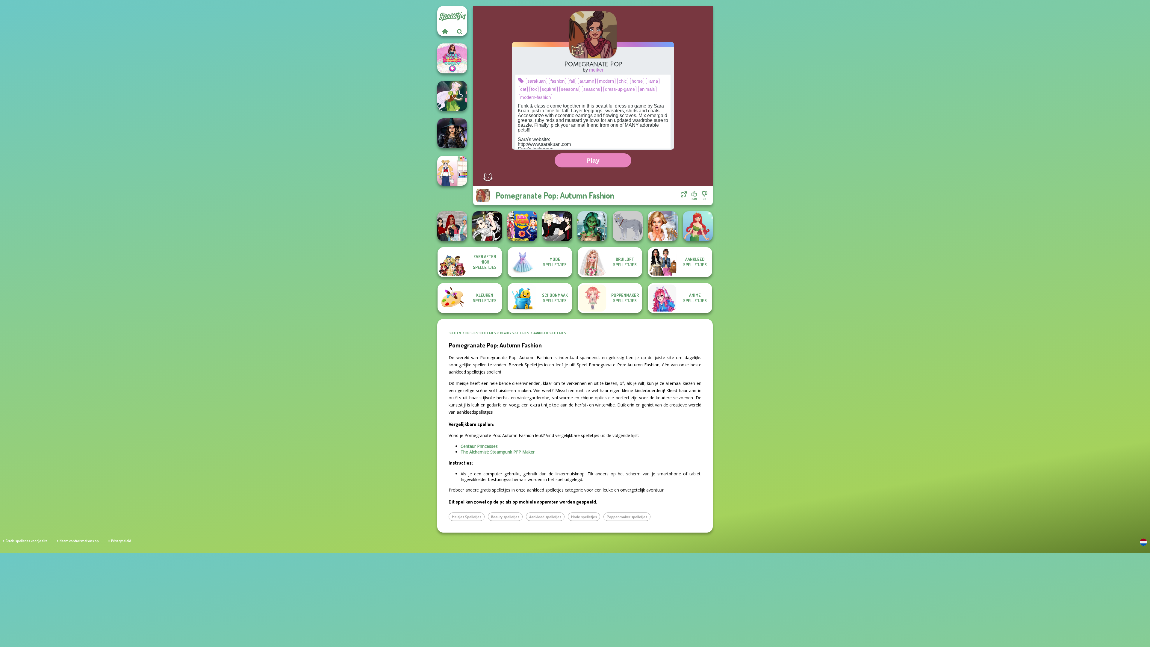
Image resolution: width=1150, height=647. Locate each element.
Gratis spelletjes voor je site (26, 541)
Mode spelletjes (584, 516)
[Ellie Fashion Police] (522, 226)
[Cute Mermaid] (698, 226)
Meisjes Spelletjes (480, 333)
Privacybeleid (121, 541)
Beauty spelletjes (514, 333)
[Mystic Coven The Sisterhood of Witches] (452, 133)
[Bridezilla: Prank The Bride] (663, 226)
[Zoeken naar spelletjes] (459, 31)
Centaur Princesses (479, 446)
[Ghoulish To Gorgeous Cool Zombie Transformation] (592, 226)
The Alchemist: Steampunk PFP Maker (498, 452)
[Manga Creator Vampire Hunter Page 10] (487, 226)
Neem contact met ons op (79, 541)
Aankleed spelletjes (549, 333)
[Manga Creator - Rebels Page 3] (557, 226)
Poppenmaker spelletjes (627, 516)
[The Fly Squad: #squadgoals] (452, 226)
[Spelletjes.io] (444, 31)
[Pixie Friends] (452, 96)
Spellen (455, 333)
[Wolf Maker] (628, 226)
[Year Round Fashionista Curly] (452, 58)
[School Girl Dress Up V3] (452, 171)
